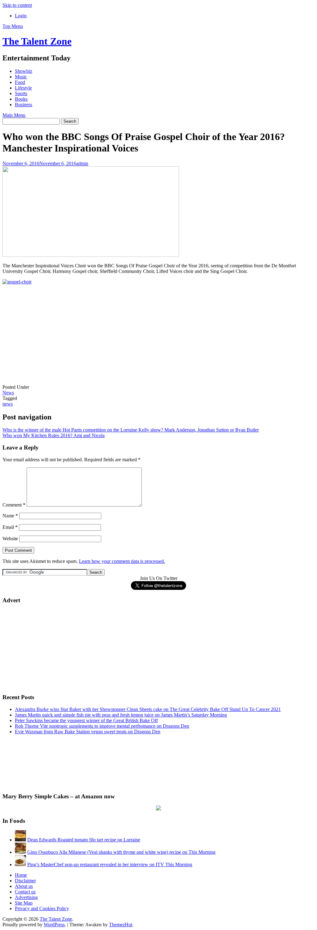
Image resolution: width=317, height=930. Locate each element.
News (8, 392)
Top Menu (12, 26)
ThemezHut (120, 924)
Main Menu (13, 115)
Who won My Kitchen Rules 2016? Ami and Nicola (53, 435)
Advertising (26, 897)
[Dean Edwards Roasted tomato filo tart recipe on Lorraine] (20, 839)
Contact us (25, 891)
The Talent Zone (37, 41)
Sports (21, 93)
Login (21, 15)
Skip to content (17, 5)
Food (20, 82)
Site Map (24, 903)
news (7, 403)
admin (82, 163)
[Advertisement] (48, 339)
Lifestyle (23, 87)
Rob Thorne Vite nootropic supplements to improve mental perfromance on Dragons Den (102, 726)
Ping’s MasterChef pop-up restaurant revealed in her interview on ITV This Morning (109, 864)
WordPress (54, 924)
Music (21, 76)
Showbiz (23, 71)
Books (21, 99)
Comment (13, 504)
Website (10, 538)
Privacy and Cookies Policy (42, 908)
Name (10, 515)
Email (10, 527)
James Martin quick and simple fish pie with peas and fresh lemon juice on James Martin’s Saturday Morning (121, 714)
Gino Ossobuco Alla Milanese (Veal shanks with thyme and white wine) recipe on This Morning (121, 852)
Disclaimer (25, 880)
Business (23, 104)
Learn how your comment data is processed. (122, 561)
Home (21, 875)
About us (24, 886)
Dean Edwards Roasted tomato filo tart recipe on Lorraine (83, 839)
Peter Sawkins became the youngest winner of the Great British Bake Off (86, 720)
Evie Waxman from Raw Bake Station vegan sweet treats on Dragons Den (87, 731)
